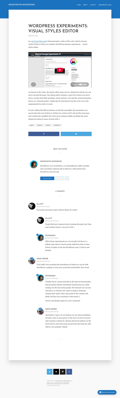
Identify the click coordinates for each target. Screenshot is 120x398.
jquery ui (40, 125)
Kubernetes (50, 383)
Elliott (40, 204)
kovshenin (50, 235)
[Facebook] (69, 372)
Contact (93, 5)
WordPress (57, 125)
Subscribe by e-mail (104, 5)
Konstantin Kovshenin (22, 5)
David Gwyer (42, 259)
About (85, 5)
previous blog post (39, 41)
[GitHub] (63, 372)
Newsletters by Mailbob (61, 383)
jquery (31, 125)
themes (48, 125)
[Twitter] (50, 372)
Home (79, 5)
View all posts (47, 178)
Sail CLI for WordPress (63, 380)
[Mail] (56, 372)
